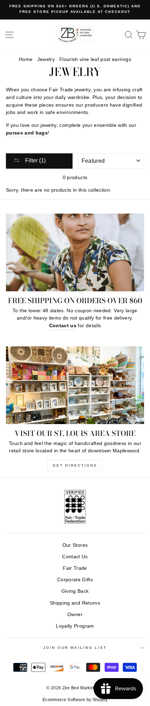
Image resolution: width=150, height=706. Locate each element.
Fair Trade (75, 568)
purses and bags (27, 133)
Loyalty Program (75, 626)
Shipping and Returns (75, 603)
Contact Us (75, 556)
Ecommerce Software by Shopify (75, 699)
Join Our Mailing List (75, 648)
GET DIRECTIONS (75, 465)
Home (25, 59)
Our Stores (75, 545)
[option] (75, 9)
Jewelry (46, 59)
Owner (75, 614)
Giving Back (75, 591)
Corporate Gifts (75, 579)
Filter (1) (35, 160)
